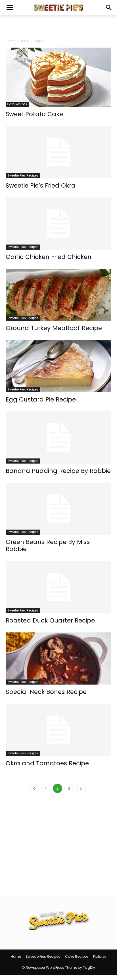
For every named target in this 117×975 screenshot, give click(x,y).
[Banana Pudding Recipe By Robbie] (58, 437)
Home (11, 41)
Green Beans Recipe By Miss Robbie (48, 545)
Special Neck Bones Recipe (46, 692)
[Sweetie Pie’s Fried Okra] (58, 152)
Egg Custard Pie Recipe (41, 399)
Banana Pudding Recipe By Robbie (58, 471)
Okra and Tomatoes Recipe (47, 763)
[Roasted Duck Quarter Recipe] (58, 587)
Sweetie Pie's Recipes (22, 175)
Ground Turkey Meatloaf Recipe (54, 328)
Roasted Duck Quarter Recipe (50, 620)
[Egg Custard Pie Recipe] (58, 366)
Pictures (99, 956)
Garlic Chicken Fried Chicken (48, 257)
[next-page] (81, 788)
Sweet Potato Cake (34, 114)
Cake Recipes (17, 104)
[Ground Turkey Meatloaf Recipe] (58, 295)
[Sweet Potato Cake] (58, 77)
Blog (24, 41)
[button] (10, 7)
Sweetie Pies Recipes (43, 956)
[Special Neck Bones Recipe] (58, 658)
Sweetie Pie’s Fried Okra (41, 185)
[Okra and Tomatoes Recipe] (58, 730)
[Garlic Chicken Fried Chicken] (58, 223)
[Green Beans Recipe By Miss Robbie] (58, 509)
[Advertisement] (58, 25)
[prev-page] (34, 788)
